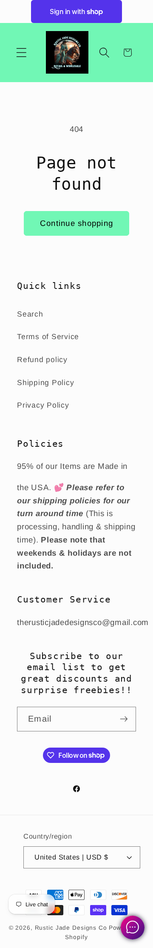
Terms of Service (48, 336)
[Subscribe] (124, 719)
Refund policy (42, 359)
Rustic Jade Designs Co (71, 928)
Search (30, 314)
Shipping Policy (45, 382)
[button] (21, 52)
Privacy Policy (43, 405)
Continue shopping (76, 223)
